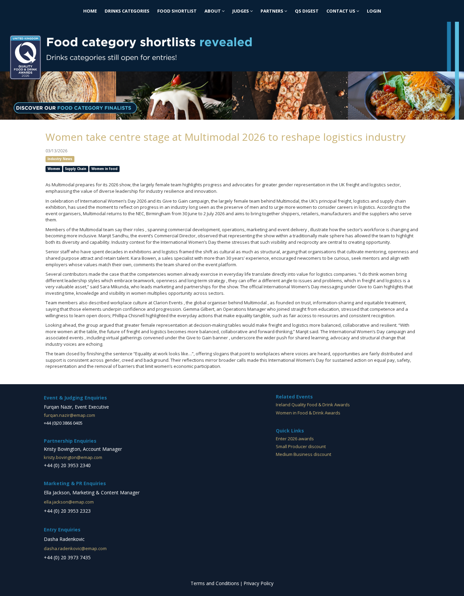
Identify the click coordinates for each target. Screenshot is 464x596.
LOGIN (374, 11)
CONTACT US (341, 11)
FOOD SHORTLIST (177, 11)
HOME (90, 11)
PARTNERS (272, 11)
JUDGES (241, 11)
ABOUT (213, 11)
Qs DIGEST (307, 11)
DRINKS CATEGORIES (127, 11)
